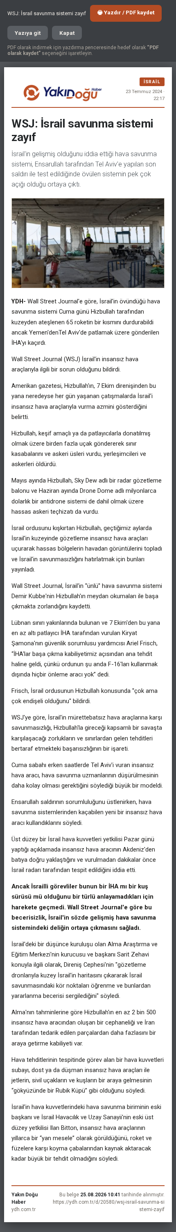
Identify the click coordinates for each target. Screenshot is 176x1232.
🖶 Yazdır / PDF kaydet (125, 12)
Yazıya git (28, 33)
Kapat (66, 33)
